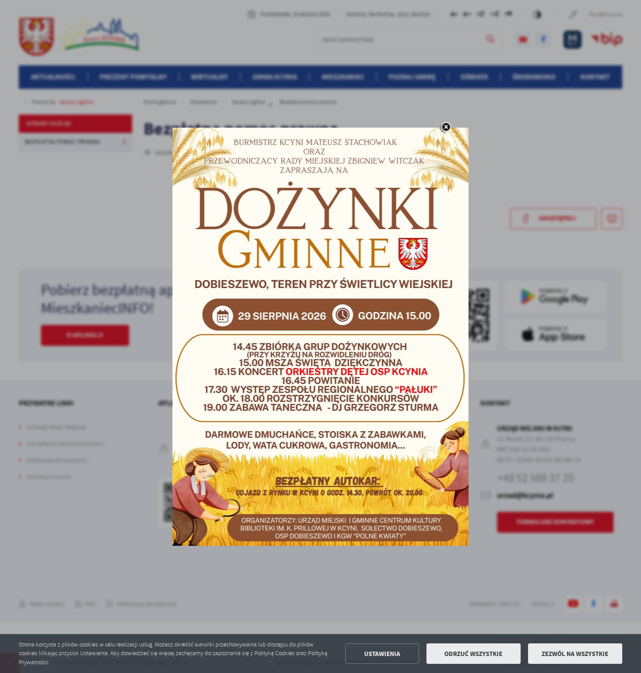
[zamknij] (446, 127)
